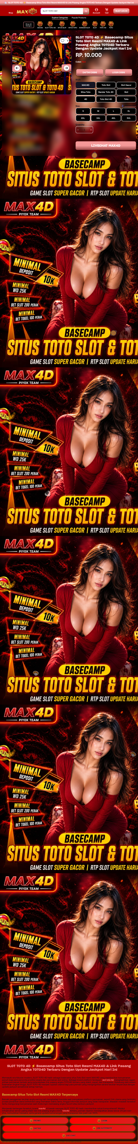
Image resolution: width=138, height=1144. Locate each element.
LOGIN (104, 1121)
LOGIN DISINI (118, 72)
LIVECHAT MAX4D (105, 145)
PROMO (37, 1121)
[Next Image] (66, 68)
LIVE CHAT (71, 1135)
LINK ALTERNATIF (104, 1128)
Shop (11, 13)
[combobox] (62, 11)
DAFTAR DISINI (90, 72)
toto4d (66, 1111)
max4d (42, 1108)
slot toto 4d (108, 1080)
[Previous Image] (17, 68)
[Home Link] (27, 11)
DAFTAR (37, 1128)
